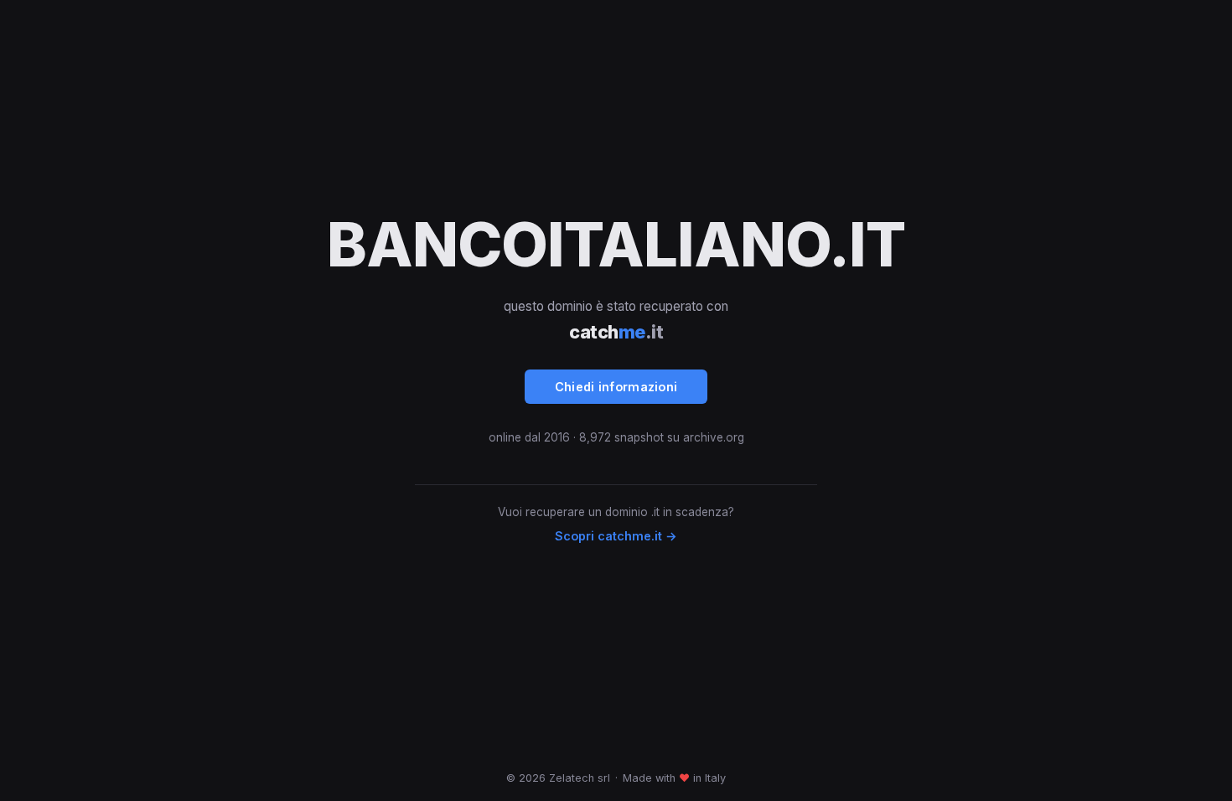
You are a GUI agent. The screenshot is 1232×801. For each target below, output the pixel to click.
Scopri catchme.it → (616, 536)
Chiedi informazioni (616, 387)
